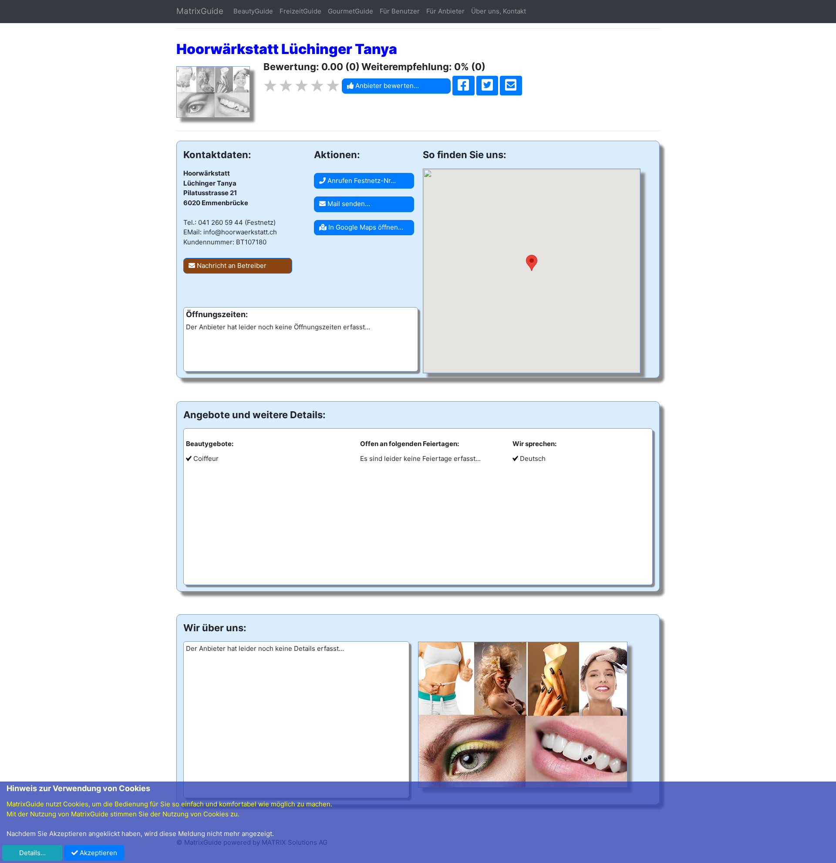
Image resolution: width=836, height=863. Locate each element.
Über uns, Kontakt (498, 11)
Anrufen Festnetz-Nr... (361, 180)
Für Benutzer (400, 11)
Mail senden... (348, 204)
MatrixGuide (199, 11)
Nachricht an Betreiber (230, 265)
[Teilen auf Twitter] (487, 86)
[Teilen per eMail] (511, 86)
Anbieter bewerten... (386, 85)
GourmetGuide (350, 11)
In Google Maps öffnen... (365, 227)
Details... (32, 853)
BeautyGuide (253, 11)
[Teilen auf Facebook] (463, 86)
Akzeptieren (97, 853)
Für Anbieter (445, 11)
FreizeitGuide (300, 11)
